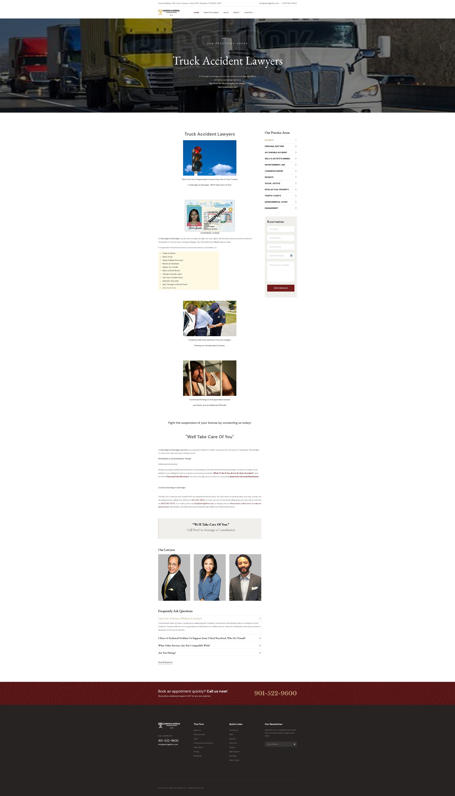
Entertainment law (275, 165)
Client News (198, 747)
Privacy (196, 752)
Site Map (232, 756)
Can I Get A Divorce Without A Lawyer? (180, 618)
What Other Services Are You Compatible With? (184, 645)
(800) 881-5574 (168, 503)
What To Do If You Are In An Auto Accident (233, 473)
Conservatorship (274, 171)
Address (232, 739)
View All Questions (165, 662)
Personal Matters (274, 146)
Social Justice (272, 183)
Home (196, 12)
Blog (226, 12)
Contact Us (233, 730)
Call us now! (217, 691)
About (236, 12)
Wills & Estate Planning (277, 158)
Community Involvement (203, 743)
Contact (248, 12)
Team (196, 739)
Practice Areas (199, 734)
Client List (233, 743)
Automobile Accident (276, 152)
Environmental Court (276, 202)
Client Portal (234, 760)
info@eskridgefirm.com (269, 3)
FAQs (231, 734)
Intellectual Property (277, 189)
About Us (197, 730)
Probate (269, 177)
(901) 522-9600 (290, 3)
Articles (232, 747)
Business (269, 140)
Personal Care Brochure (178, 476)
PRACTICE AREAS (211, 12)
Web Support (234, 752)
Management (271, 208)
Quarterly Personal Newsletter (244, 476)
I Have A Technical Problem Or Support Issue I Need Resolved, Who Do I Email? (202, 638)
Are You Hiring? (167, 652)
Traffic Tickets (273, 195)
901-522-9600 (198, 500)
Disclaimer (198, 756)
